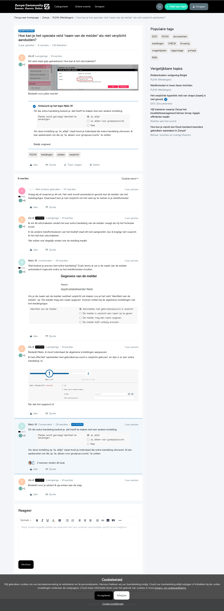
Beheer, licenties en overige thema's (170, 135)
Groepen (99, 6)
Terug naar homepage (26, 17)
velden (61, 154)
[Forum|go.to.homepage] (32, 6)
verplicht (74, 154)
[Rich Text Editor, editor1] (78, 541)
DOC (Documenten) (161, 103)
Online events (83, 6)
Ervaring (185, 43)
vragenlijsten (159, 50)
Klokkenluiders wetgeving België (168, 75)
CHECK (172, 43)
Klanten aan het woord (163, 121)
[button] (176, 6)
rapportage (177, 50)
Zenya (45, 17)
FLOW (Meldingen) (62, 17)
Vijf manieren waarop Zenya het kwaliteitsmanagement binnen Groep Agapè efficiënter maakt (175, 113)
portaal (192, 50)
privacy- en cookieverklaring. (170, 588)
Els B (31, 56)
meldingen (47, 154)
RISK (154, 57)
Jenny (31, 189)
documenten (180, 36)
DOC (154, 36)
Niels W (32, 260)
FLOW (33, 154)
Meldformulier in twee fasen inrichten (171, 85)
